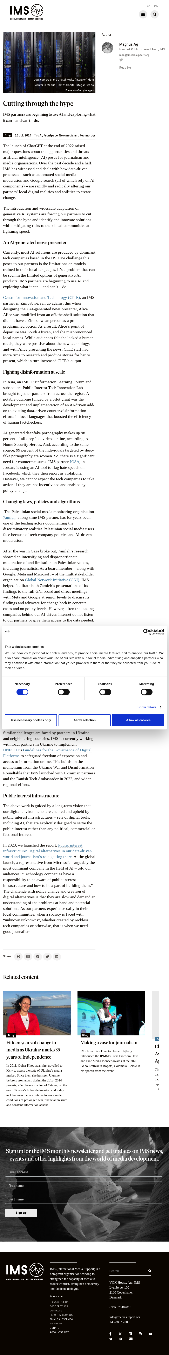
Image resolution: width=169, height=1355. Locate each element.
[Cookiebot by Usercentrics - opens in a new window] (146, 632)
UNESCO (11, 750)
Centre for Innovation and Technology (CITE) (41, 297)
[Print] (18, 957)
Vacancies (56, 1324)
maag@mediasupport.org (134, 55)
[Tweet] (47, 957)
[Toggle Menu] (131, 14)
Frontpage (50, 135)
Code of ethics (59, 1306)
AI (41, 135)
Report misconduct (62, 1315)
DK (156, 5)
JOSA (74, 461)
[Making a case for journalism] (111, 1013)
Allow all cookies (138, 720)
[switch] (64, 692)
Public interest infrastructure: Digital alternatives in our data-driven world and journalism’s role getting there (47, 851)
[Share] (37, 957)
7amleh (9, 517)
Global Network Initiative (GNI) (52, 580)
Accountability (59, 1332)
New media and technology (77, 135)
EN (148, 5)
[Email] (28, 957)
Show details (146, 707)
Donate (54, 1328)
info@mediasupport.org (124, 1317)
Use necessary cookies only (31, 720)
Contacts (56, 1311)
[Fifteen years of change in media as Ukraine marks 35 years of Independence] (37, 1013)
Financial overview (61, 1319)
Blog (8, 135)
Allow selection (85, 720)
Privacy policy (59, 1302)
